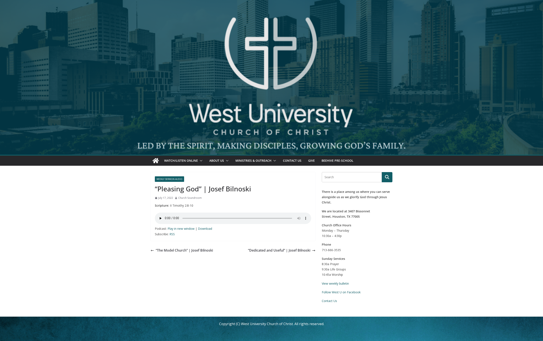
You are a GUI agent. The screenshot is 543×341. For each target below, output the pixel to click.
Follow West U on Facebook (341, 292)
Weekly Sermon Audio (169, 179)
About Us (216, 161)
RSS (172, 234)
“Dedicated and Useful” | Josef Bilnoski (279, 250)
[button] (200, 161)
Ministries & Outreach (253, 161)
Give (311, 161)
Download (205, 229)
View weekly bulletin (335, 283)
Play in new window (181, 229)
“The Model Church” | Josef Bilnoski (184, 250)
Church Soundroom (190, 198)
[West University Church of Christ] (156, 161)
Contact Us (292, 161)
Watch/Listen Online (181, 161)
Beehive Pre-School (337, 161)
